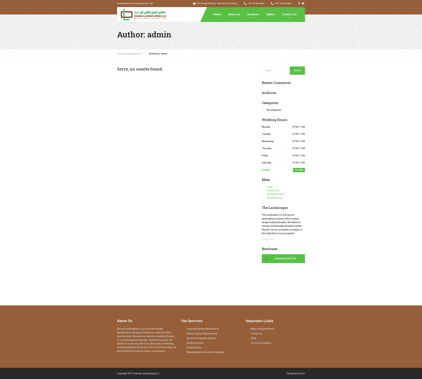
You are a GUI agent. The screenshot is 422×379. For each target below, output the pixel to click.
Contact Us (289, 14)
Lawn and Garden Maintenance (203, 328)
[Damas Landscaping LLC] (142, 13)
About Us (234, 14)
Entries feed (273, 190)
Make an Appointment (262, 328)
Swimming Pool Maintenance (202, 333)
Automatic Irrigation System (201, 338)
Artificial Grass (194, 347)
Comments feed (275, 194)
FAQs (253, 338)
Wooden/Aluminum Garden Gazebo (205, 352)
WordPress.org (274, 198)
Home (217, 14)
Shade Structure (195, 343)
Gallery (270, 14)
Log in (270, 187)
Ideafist (301, 373)
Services (253, 14)
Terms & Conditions (261, 343)
